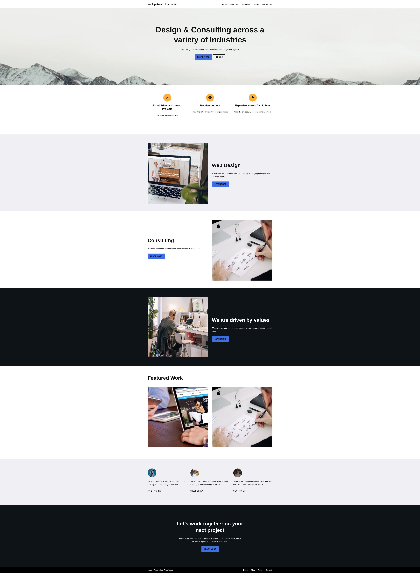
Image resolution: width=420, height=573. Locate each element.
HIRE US (219, 57)
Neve (150, 570)
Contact (269, 570)
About (260, 570)
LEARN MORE (203, 57)
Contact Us (267, 4)
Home (224, 4)
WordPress (168, 570)
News (256, 4)
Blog (253, 570)
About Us (234, 4)
